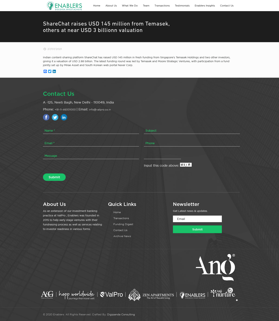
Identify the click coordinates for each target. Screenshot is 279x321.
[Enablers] (64, 5)
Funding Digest (123, 224)
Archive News (122, 236)
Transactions (121, 218)
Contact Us (120, 230)
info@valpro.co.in (100, 109)
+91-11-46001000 (66, 109)
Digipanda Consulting (121, 314)
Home (117, 212)
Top (271, 313)
